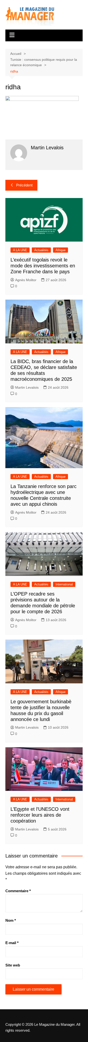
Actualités (41, 250)
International (64, 584)
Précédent (24, 185)
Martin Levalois (27, 387)
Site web (12, 965)
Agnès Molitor (25, 280)
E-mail (12, 943)
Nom (10, 920)
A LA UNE (20, 250)
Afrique (60, 250)
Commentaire (18, 891)
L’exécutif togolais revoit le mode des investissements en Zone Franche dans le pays (43, 265)
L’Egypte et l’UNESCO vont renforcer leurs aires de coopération (40, 815)
